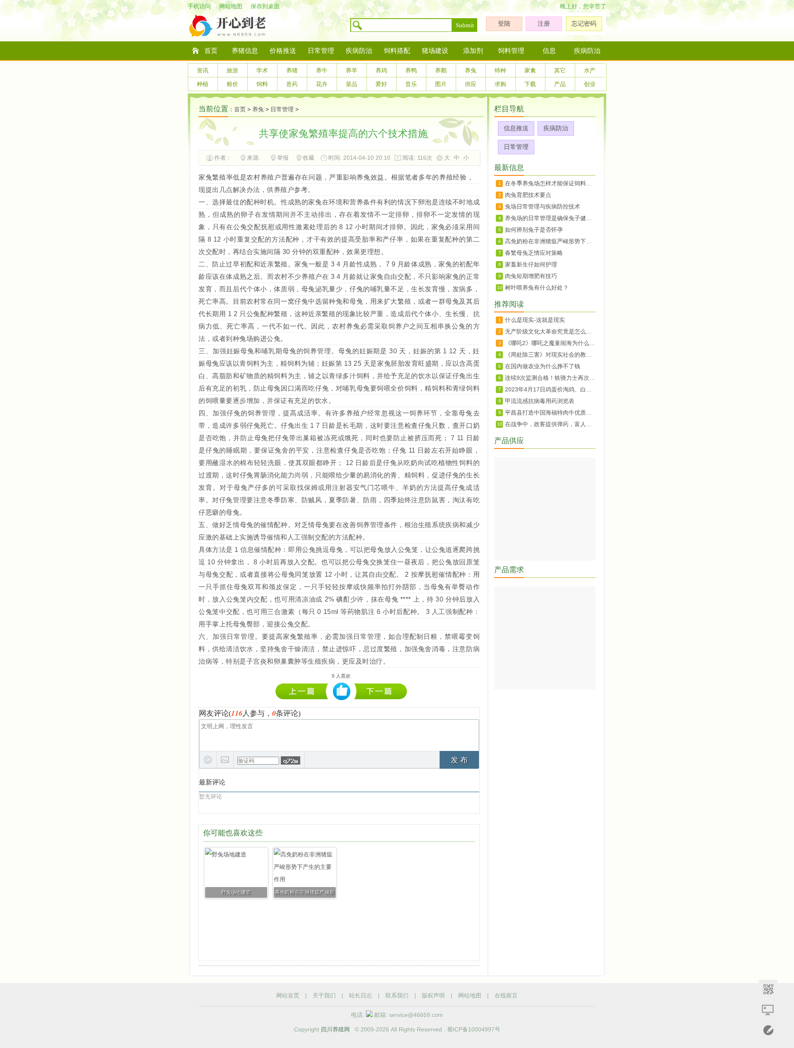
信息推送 (516, 128)
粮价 (232, 84)
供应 (470, 84)
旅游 (232, 70)
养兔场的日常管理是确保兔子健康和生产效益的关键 (550, 218)
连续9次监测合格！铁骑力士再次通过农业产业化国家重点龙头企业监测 (550, 377)
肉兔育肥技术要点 (528, 195)
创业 (590, 84)
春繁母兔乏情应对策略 (534, 252)
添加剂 (473, 50)
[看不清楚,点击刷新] (290, 760)
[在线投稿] (768, 1030)
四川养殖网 (335, 1029)
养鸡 (381, 70)
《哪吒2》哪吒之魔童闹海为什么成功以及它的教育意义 (550, 343)
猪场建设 (435, 50)
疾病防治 (359, 50)
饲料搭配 (397, 50)
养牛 (322, 70)
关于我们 (324, 995)
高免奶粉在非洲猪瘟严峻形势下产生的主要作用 (550, 241)
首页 (211, 50)
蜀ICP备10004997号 (473, 1029)
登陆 (504, 23)
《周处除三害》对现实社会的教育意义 (550, 354)
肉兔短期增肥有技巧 (531, 276)
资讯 (202, 70)
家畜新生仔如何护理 (531, 264)
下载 (530, 84)
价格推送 (283, 50)
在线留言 (506, 995)
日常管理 (321, 50)
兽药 (292, 84)
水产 (590, 70)
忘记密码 (584, 23)
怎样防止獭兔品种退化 (380, 691)
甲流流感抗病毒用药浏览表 (539, 401)
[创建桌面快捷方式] (768, 1009)
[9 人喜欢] (341, 691)
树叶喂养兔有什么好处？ (537, 287)
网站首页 (287, 995)
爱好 (381, 84)
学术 (262, 70)
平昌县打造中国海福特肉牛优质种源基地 (550, 412)
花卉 (322, 84)
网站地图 (230, 6)
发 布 (459, 760)
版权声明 (433, 995)
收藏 (308, 157)
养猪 (292, 70)
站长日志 (360, 995)
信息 (549, 50)
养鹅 (441, 70)
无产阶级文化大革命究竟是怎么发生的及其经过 (550, 331)
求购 (500, 84)
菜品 (351, 84)
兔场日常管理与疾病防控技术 (542, 206)
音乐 (411, 84)
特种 (500, 70)
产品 (560, 84)
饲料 (262, 84)
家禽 (530, 70)
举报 (283, 157)
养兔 (470, 70)
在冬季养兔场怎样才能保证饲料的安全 (550, 183)
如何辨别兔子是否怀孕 (534, 229)
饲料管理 (511, 50)
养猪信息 (245, 50)
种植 (202, 84)
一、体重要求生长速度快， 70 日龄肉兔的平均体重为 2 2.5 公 (303, 691)
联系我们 (397, 995)
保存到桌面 (265, 6)
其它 (560, 70)
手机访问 (199, 6)
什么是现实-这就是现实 (535, 320)
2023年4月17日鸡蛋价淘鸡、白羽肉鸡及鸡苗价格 (550, 389)
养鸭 (411, 70)
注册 (544, 23)
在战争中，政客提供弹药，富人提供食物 (550, 424)
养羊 (351, 70)
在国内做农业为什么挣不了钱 (542, 366)
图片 (441, 84)
